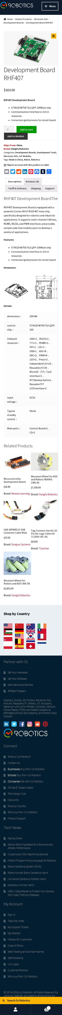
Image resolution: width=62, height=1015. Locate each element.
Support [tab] (50, 188)
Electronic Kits (41, 19)
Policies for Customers (20, 939)
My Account (15, 1009)
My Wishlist (14, 933)
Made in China (16, 159)
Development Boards (14, 22)
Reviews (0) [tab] (32, 181)
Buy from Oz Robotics (26, 769)
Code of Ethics (15, 945)
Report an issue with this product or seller (28, 164)
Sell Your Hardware (18, 672)
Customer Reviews (18, 970)
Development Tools (46, 152)
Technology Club (17, 793)
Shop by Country (17, 806)
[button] (53, 36)
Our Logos (13, 964)
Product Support (17, 818)
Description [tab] (14, 181)
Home (10, 19)
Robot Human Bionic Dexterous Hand (28, 872)
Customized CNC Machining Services (28, 854)
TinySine (44, 548)
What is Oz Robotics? (19, 756)
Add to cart (26, 129)
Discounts (13, 799)
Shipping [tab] (36, 188)
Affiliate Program (17, 691)
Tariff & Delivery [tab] (17, 188)
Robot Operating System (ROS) (24, 866)
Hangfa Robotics (20, 148)
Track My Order (16, 921)
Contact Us (14, 762)
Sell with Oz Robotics (25, 781)
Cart (40, 1006)
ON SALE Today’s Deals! (20, 787)
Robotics (35, 159)
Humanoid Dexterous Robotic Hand (27, 879)
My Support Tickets (18, 927)
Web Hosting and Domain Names (26, 951)
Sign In (11, 914)
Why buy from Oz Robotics (22, 812)
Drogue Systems (20, 544)
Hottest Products (23, 19)
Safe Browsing (15, 958)
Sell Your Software (17, 678)
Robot (27, 159)
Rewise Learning (20, 493)
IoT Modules (25, 156)
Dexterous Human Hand (21, 885)
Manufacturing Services (20, 684)
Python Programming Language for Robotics (32, 860)
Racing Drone (15, 838)
